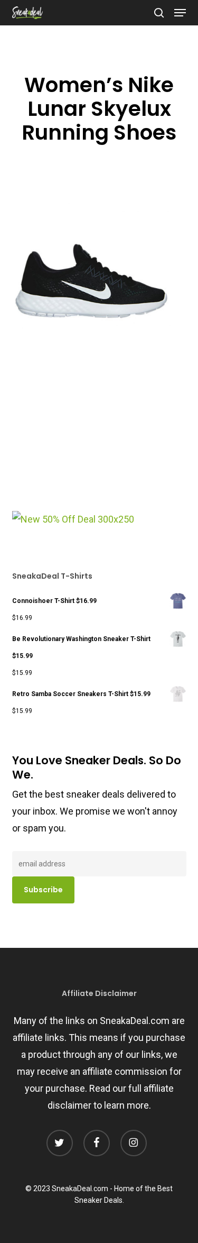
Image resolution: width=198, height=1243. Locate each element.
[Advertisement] (91, 439)
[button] (180, 12)
